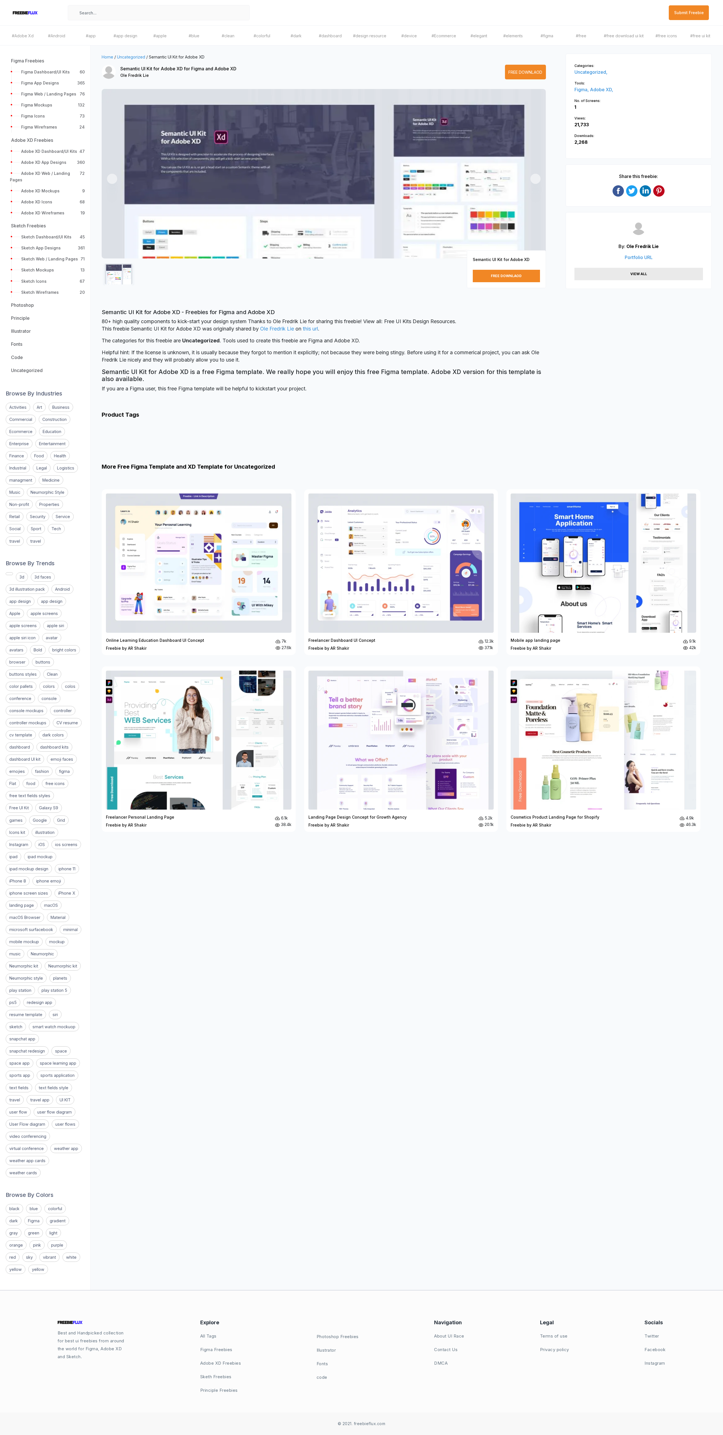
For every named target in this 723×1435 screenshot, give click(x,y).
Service (63, 516)
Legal (41, 468)
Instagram (18, 844)
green (33, 1232)
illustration (45, 832)
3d (21, 577)
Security (37, 516)
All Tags (208, 1336)
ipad (13, 856)
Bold (38, 649)
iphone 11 (66, 868)
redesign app (39, 1002)
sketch (15, 1026)
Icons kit (17, 832)
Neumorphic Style (47, 492)
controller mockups (27, 722)
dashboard (19, 747)
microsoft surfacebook (31, 929)
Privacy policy (554, 1349)
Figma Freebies (216, 1349)
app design (20, 601)
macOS (51, 905)
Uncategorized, (590, 72)
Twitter (651, 1336)
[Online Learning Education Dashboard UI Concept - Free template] (199, 572)
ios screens (66, 844)
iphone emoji (48, 881)
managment (20, 480)
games (16, 820)
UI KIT (65, 1099)
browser (17, 662)
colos (70, 686)
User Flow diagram (27, 1124)
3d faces (42, 577)
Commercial (20, 419)
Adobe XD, (601, 89)
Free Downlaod (525, 72)
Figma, (582, 89)
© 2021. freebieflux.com (362, 1423)
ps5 (13, 1002)
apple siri (55, 625)
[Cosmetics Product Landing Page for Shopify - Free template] (603, 749)
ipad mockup (40, 856)
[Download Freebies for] (9, 573)
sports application (57, 1075)
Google (40, 820)
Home (107, 57)
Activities (18, 407)
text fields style (53, 1087)
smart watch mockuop (53, 1026)
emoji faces (62, 759)
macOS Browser (24, 917)
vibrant (49, 1257)
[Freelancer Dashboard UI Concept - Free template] (401, 572)
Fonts (322, 1363)
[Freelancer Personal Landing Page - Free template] (199, 749)
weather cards (23, 1172)
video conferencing (27, 1136)
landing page (21, 905)
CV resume (67, 722)
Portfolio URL (639, 257)
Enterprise (19, 443)
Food (39, 455)
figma (64, 771)
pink (37, 1245)
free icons (55, 783)
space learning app (58, 1063)
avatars (16, 649)
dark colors (53, 734)
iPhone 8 (17, 881)
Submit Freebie (689, 12)
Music (14, 492)
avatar (52, 637)
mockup (57, 941)
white (71, 1257)
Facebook (654, 1349)
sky (29, 1257)
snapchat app (22, 1038)
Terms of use (554, 1336)
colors (49, 686)
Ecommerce (20, 431)
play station (20, 990)
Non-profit (19, 504)
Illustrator (326, 1350)
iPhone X (66, 893)
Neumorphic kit (23, 966)
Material (58, 917)
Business (60, 407)
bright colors (64, 649)
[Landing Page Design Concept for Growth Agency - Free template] (401, 749)
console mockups (26, 710)
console (49, 698)
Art (39, 407)
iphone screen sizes (28, 893)
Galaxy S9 (48, 807)
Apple (14, 613)
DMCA (441, 1363)
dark (13, 1220)
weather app (66, 1148)
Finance (16, 455)
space (61, 1051)
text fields (19, 1087)
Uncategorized (131, 57)
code (322, 1377)
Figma (34, 1220)
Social (15, 528)
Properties (49, 504)
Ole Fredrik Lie (134, 75)
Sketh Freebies (216, 1376)
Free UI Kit (19, 807)
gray (13, 1232)
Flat (12, 783)
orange (16, 1245)
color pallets (21, 686)
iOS (41, 844)
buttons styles (23, 674)
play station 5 (54, 990)
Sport (36, 528)
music (15, 953)
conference (20, 698)
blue (34, 1208)
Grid (61, 820)
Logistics (65, 468)
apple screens (44, 613)
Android (62, 589)
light (53, 1232)
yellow (15, 1269)
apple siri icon (22, 637)
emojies (17, 771)
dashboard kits (54, 747)
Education (52, 431)
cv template (20, 734)
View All (638, 274)
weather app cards (27, 1160)
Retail (14, 516)
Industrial (17, 468)
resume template (25, 1014)
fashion (42, 771)
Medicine (51, 480)
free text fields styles (29, 795)
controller (63, 710)
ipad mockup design (28, 868)
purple (57, 1245)
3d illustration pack (27, 589)
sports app (19, 1075)
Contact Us (446, 1349)
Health (60, 455)
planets (60, 978)
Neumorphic (42, 953)
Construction (54, 419)
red (12, 1257)
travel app (39, 1099)
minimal (70, 929)
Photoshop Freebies (338, 1336)
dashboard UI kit (24, 759)
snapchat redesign (27, 1051)
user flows (65, 1124)
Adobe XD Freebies (220, 1363)
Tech (56, 528)
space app (19, 1063)
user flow (18, 1112)
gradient (58, 1220)
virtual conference (26, 1148)
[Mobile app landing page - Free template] (603, 572)
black (14, 1208)
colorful (55, 1208)
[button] (112, 179)
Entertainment (52, 443)
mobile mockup (24, 941)
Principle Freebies (219, 1390)
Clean (52, 674)
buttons (43, 662)
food (30, 783)
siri (55, 1014)
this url (310, 329)
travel (14, 541)
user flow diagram (54, 1112)
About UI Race (449, 1336)
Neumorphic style (26, 978)
